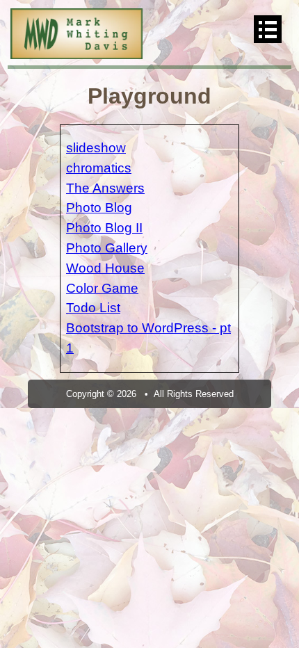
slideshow (96, 147)
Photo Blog (99, 207)
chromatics (98, 168)
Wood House (105, 268)
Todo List (93, 307)
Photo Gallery (106, 248)
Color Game (102, 288)
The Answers (105, 188)
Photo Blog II (104, 227)
